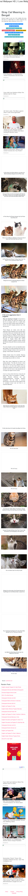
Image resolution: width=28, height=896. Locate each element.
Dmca (6, 891)
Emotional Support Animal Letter (9, 692)
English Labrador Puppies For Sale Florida (11, 687)
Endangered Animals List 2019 (9, 725)
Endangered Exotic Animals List (9, 728)
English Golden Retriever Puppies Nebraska (12, 709)
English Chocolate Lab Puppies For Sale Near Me (13, 722)
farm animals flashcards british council (14, 24)
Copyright (14, 893)
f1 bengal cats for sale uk (14, 34)
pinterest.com (9, 680)
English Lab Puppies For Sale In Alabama (11, 733)
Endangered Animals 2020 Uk (8, 703)
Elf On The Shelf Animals (7, 695)
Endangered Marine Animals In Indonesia (11, 700)
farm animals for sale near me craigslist (14, 32)
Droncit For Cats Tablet (7, 738)
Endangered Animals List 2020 (9, 698)
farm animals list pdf (14, 26)
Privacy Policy (19, 891)
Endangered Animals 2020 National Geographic (12, 690)
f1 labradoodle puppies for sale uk (14, 28)
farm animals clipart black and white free (14, 37)
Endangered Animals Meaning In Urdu (10, 717)
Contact (12, 891)
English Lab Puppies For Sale (8, 706)
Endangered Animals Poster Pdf (9, 711)
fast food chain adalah (21, 30)
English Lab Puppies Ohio (7, 730)
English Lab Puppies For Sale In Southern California (13, 714)
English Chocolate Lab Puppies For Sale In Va (12, 719)
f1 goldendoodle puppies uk (8, 30)
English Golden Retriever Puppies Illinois (11, 736)
